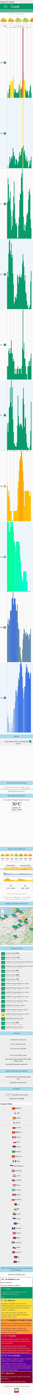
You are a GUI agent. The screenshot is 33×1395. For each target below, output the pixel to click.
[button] (14, 911)
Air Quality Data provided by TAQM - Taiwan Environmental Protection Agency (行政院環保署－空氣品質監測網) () (16, 789)
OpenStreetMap (22, 944)
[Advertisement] (16, 763)
